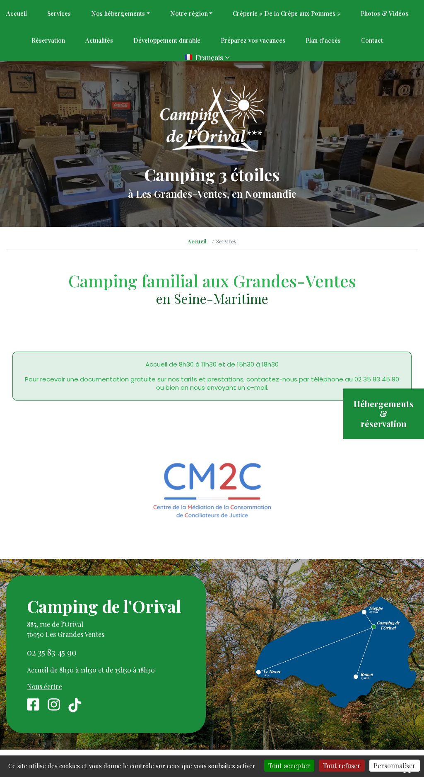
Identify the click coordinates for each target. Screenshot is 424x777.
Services (59, 13)
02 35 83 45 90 (52, 652)
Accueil (16, 13)
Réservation (48, 40)
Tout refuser (342, 765)
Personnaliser (394, 765)
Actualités (99, 40)
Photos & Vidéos (384, 13)
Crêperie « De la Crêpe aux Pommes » (286, 13)
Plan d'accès (323, 40)
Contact (372, 40)
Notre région (189, 13)
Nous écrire (44, 686)
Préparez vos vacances (253, 40)
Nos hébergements (118, 13)
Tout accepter (289, 765)
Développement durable (166, 40)
